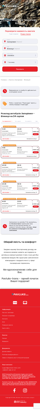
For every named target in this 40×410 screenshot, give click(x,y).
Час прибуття (28, 121)
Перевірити (20, 69)
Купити (35, 134)
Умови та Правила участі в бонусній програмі (15, 357)
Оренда (4, 338)
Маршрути (5, 341)
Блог (3, 322)
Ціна (37, 121)
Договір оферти (7, 351)
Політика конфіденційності (10, 354)
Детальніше (6, 138)
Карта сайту (5, 328)
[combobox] (21, 41)
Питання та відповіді (8, 315)
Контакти (5, 319)
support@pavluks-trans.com (11, 368)
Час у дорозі (18, 121)
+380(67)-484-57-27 (9, 370)
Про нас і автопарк (7, 312)
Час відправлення (6, 121)
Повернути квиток (7, 325)
